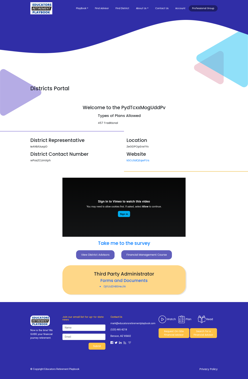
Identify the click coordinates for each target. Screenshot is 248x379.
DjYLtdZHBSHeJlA (115, 286)
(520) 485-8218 (119, 329)
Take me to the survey (124, 243)
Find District (122, 8)
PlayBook (81, 8)
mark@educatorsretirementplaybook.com (132, 323)
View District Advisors (95, 255)
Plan (188, 319)
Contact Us (162, 8)
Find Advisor (102, 8)
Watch (171, 319)
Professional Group (203, 8)
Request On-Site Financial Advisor (174, 333)
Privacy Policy (208, 369)
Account (180, 8)
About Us (141, 8)
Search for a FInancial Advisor (203, 333)
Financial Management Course (146, 255)
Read (209, 319)
